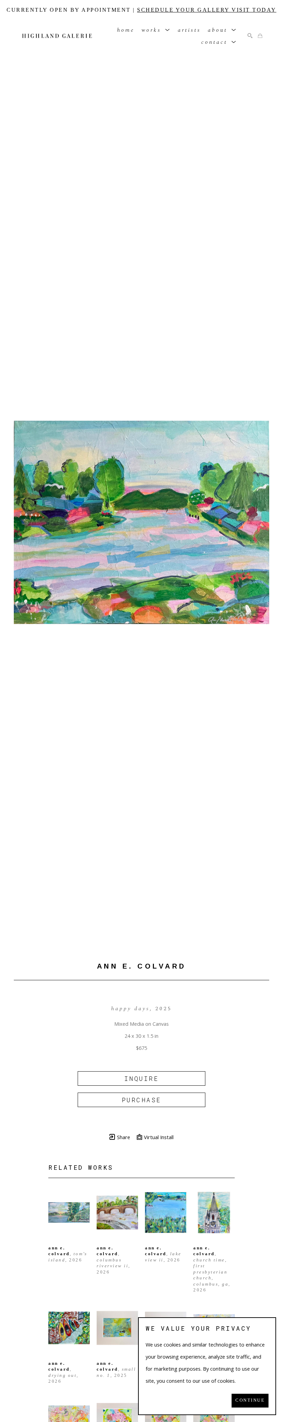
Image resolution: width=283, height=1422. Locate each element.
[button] (156, 30)
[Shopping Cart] (260, 36)
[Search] (250, 36)
